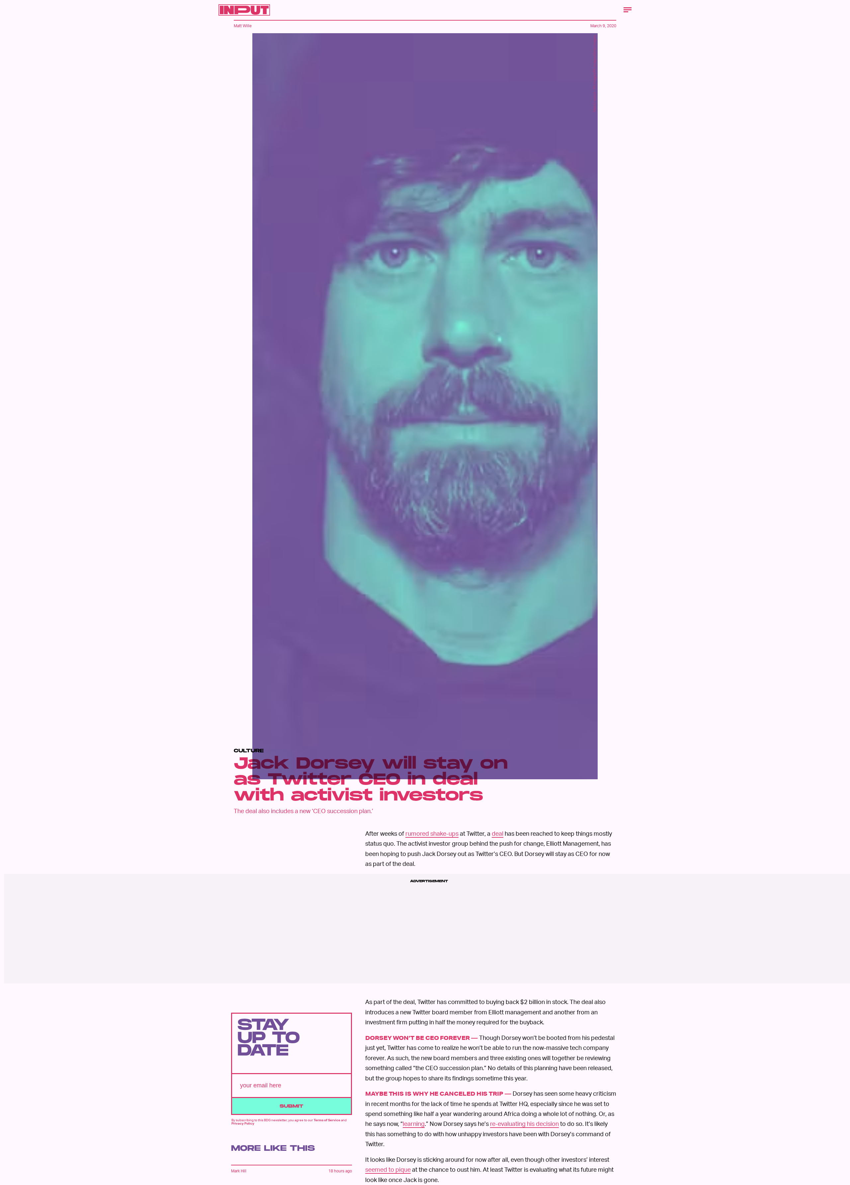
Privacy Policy (242, 1123)
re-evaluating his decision (524, 1123)
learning (414, 1123)
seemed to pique (388, 1169)
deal (497, 833)
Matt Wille (243, 25)
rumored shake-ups (432, 833)
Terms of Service (327, 1120)
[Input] (244, 10)
